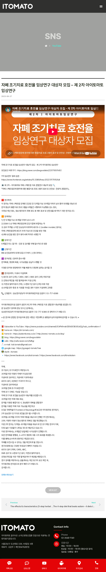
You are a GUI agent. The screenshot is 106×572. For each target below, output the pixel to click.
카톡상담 (9, 568)
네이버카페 (62, 568)
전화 (96, 568)
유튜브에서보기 (7, 475)
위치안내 (79, 568)
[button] (101, 6)
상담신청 (27, 568)
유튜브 (44, 568)
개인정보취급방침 (22, 547)
